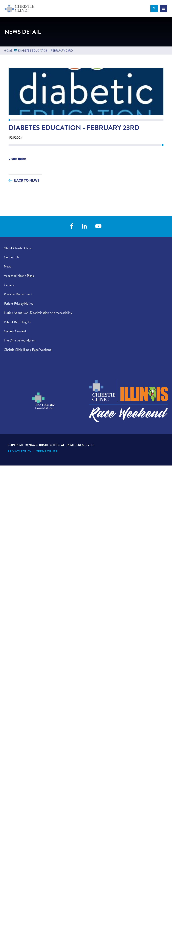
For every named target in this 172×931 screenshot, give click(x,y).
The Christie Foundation (19, 340)
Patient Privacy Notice (18, 303)
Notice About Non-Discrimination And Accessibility (38, 312)
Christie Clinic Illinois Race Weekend (28, 349)
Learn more (17, 159)
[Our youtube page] (98, 226)
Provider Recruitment (18, 294)
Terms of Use (46, 451)
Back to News (26, 180)
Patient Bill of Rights (17, 321)
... (16, 50)
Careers (9, 284)
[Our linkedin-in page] (84, 226)
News (7, 266)
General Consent (15, 331)
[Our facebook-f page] (72, 226)
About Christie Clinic (18, 247)
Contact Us (11, 257)
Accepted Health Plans (19, 275)
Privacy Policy (19, 451)
